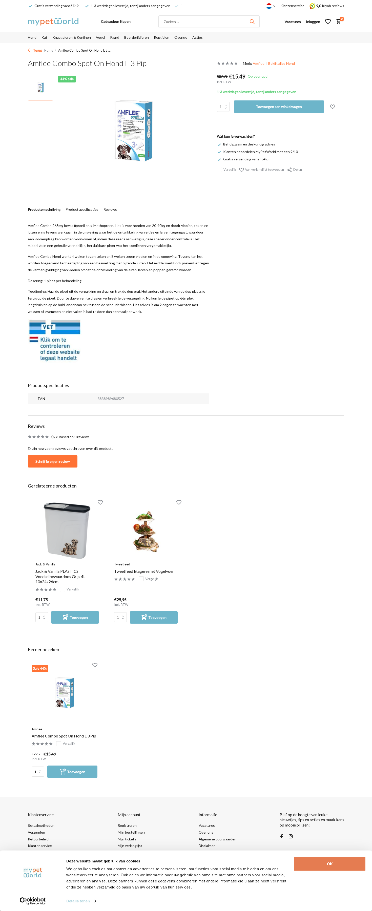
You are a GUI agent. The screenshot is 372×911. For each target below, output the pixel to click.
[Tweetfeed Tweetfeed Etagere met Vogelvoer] (146, 530)
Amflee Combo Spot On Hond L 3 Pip (64, 735)
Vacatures (207, 825)
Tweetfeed (122, 564)
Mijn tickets (127, 839)
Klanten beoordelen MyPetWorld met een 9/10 (260, 151)
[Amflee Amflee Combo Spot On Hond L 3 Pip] (64, 694)
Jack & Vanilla (45, 564)
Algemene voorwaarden (217, 839)
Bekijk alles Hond (281, 63)
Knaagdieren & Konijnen (71, 37)
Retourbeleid (38, 839)
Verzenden (36, 832)
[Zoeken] (252, 21)
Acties (197, 37)
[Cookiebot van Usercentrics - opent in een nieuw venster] (33, 901)
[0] (337, 21)
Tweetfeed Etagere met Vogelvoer (144, 571)
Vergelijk (229, 169)
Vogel (100, 37)
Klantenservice (292, 6)
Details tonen (78, 901)
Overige (180, 37)
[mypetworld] (53, 21)
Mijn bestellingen (131, 832)
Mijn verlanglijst (130, 845)
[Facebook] (282, 836)
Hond (32, 37)
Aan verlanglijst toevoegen (264, 169)
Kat (44, 37)
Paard (114, 37)
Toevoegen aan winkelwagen (279, 106)
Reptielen (161, 37)
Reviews (110, 209)
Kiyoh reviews (332, 6)
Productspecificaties (82, 209)
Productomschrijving (44, 209)
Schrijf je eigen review (52, 461)
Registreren (127, 825)
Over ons (206, 832)
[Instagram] (291, 836)
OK (330, 864)
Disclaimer (207, 845)
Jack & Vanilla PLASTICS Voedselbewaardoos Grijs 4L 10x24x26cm (60, 576)
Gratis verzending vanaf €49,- (246, 159)
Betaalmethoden (41, 825)
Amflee (258, 63)
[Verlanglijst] (328, 21)
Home (48, 50)
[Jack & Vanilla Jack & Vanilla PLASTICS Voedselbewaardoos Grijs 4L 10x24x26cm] (67, 530)
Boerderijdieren (136, 37)
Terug (37, 50)
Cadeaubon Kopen (116, 21)
